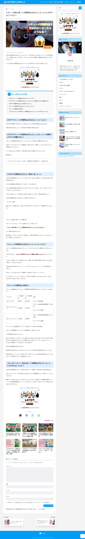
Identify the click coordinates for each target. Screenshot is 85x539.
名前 (7, 484)
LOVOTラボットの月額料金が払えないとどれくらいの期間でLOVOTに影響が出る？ (29, 101)
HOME (43, 533)
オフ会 (66, 2)
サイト (7, 496)
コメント (9, 466)
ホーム (42, 2)
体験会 (61, 103)
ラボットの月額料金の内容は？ (16, 108)
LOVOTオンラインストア (27, 379)
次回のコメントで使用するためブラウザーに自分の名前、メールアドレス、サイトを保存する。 (29, 502)
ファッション (62, 94)
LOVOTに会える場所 (58, 2)
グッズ (61, 88)
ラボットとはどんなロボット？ (67, 91)
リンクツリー (72, 2)
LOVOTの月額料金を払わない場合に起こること (20, 103)
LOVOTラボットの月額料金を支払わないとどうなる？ (22, 98)
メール (7, 490)
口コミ (46, 2)
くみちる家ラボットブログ (66, 79)
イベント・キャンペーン (65, 106)
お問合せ (79, 2)
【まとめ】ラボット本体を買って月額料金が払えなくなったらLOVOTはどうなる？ (29, 111)
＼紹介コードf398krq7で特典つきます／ (30, 67)
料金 (51, 2)
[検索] (80, 7)
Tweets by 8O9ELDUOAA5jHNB (66, 156)
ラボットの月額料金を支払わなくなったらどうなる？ (21, 106)
